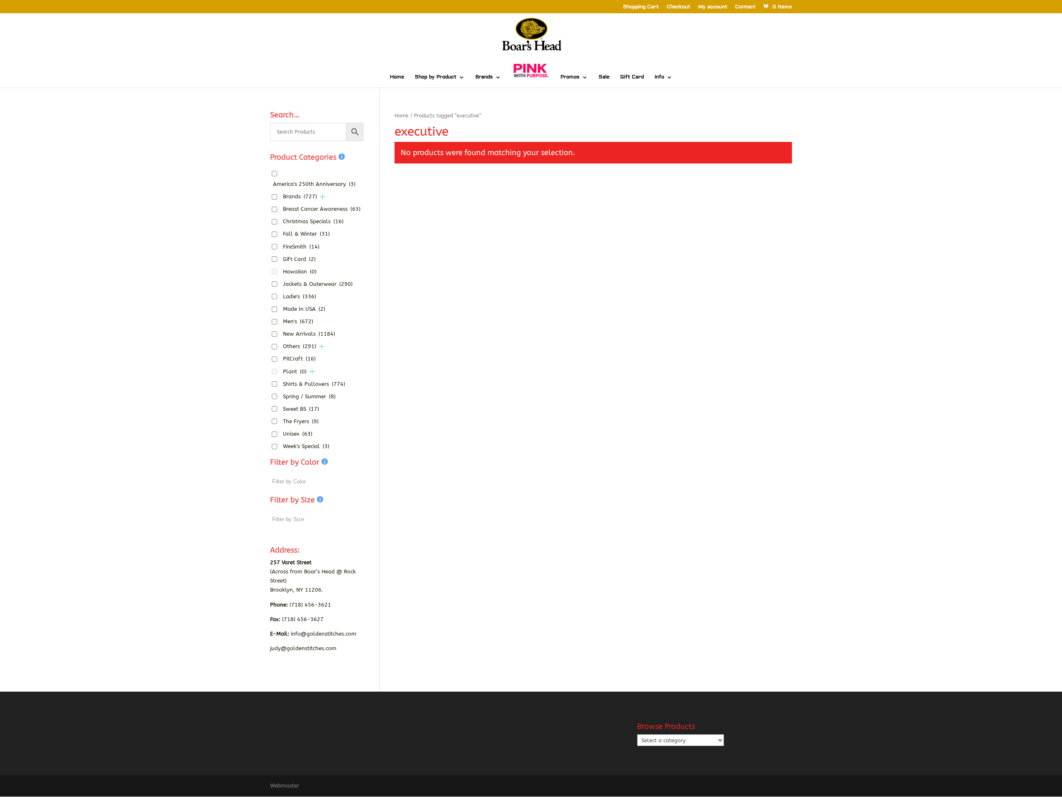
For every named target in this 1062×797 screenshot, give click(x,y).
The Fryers (301, 421)
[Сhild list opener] (322, 197)
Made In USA (304, 309)
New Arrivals (309, 334)
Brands (484, 77)
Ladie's (299, 296)
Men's (298, 321)
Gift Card (632, 77)
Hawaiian (300, 271)
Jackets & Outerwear (318, 284)
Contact (745, 7)
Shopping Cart (641, 7)
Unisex (297, 434)
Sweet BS (301, 409)
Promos (570, 77)
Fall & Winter (306, 234)
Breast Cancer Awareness (321, 209)
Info (659, 77)
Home (397, 77)
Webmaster (284, 785)
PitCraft (299, 359)
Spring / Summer (309, 396)
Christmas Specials (313, 221)
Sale (604, 77)
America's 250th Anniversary (314, 184)
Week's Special (306, 446)
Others (299, 346)
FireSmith (301, 247)
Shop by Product (435, 77)
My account (712, 7)
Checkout (678, 7)
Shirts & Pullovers (314, 384)
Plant (295, 371)
